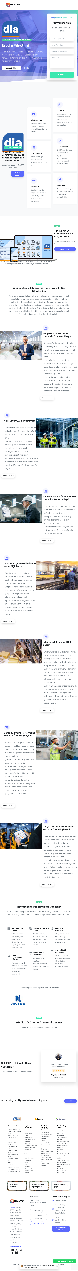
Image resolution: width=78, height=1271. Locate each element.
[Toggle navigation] (70, 4)
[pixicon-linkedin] (12, 1250)
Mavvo (7, 147)
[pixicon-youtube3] (17, 1253)
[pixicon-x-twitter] (17, 1250)
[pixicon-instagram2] (21, 1250)
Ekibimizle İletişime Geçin (66, 1261)
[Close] (57, 1266)
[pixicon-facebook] (12, 1253)
